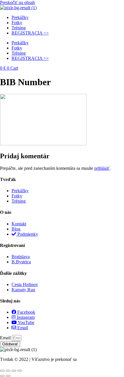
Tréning (19, 27)
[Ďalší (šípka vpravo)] (8, 376)
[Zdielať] (14, 371)
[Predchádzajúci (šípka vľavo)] (2, 376)
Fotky (17, 22)
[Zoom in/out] (2, 371)
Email (6, 337)
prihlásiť (102, 168)
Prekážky (20, 17)
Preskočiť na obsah (17, 2)
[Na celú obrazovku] (8, 371)
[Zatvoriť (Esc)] (19, 371)
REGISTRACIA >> (30, 33)
